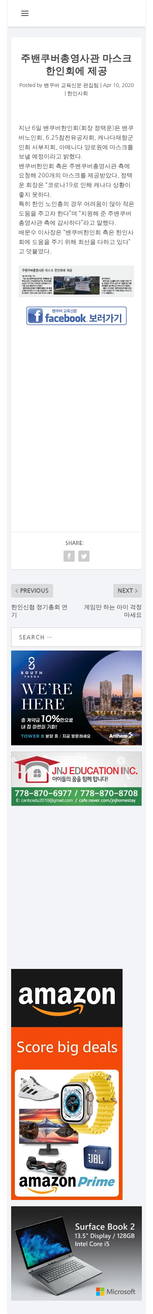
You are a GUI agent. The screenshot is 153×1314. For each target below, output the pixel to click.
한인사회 (77, 93)
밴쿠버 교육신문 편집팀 (71, 85)
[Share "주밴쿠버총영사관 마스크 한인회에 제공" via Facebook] (69, 556)
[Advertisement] (76, 413)
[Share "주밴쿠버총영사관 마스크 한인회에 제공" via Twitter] (83, 556)
